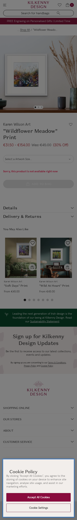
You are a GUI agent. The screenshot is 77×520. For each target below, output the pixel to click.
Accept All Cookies (38, 497)
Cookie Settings (38, 507)
